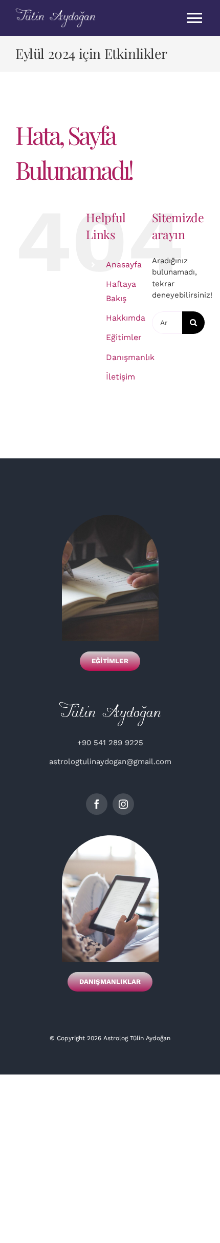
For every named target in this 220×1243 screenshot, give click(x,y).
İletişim (120, 377)
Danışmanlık (130, 357)
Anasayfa (124, 264)
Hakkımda (125, 318)
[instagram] (123, 804)
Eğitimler (124, 337)
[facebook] (96, 804)
